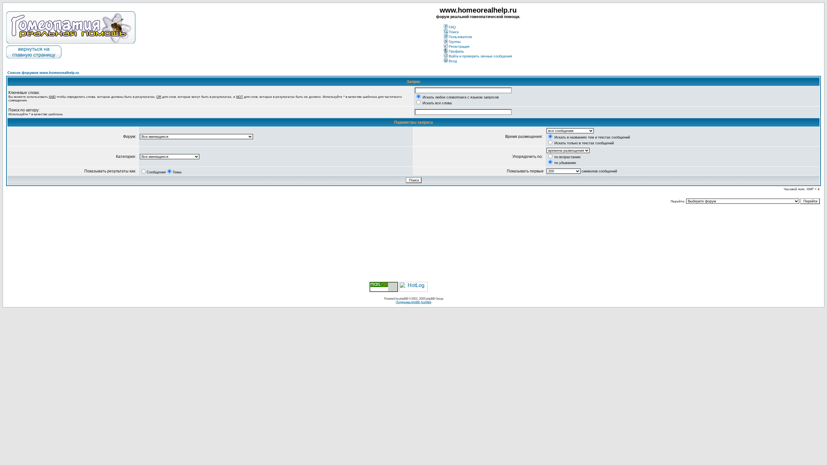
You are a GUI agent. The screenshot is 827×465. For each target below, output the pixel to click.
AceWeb (426, 302)
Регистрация (459, 46)
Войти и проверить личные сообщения (480, 56)
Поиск (454, 32)
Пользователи (460, 37)
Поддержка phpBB (408, 302)
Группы (455, 42)
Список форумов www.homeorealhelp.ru (43, 73)
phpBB (403, 298)
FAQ (452, 27)
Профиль (456, 51)
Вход (453, 61)
